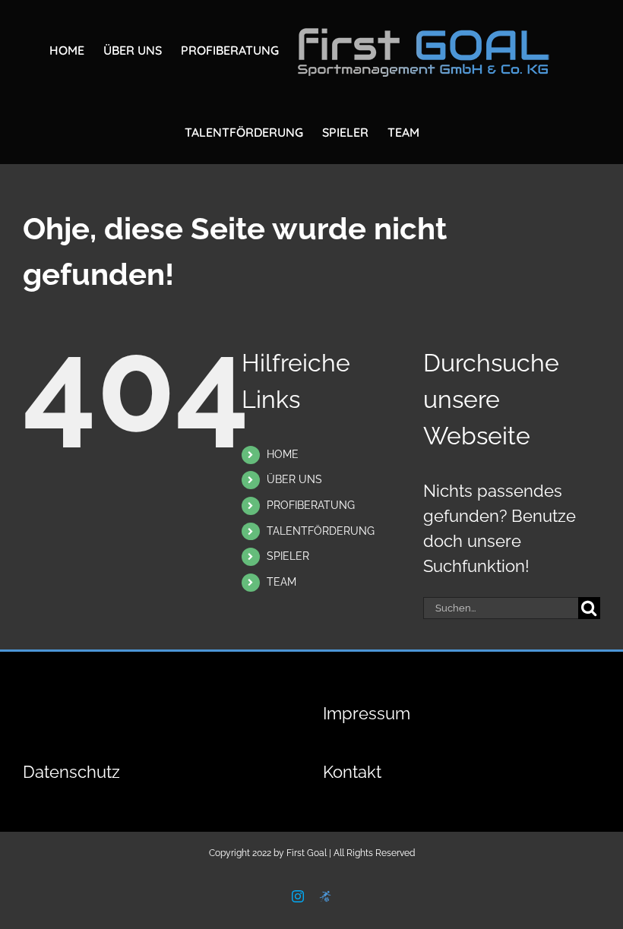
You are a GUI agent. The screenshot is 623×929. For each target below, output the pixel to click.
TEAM (281, 582)
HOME (283, 454)
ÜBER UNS (294, 479)
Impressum (366, 713)
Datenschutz (71, 772)
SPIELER (288, 556)
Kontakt (352, 772)
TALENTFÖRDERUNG (321, 531)
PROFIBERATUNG (311, 505)
